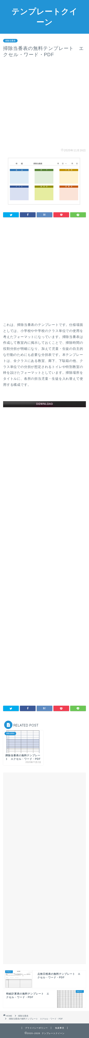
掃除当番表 (10, 41)
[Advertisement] (44, 102)
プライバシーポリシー (36, 1028)
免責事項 (59, 1028)
